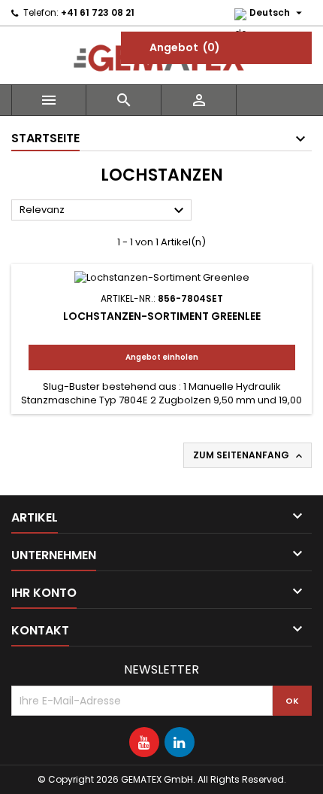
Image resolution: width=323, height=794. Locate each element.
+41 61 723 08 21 (97, 12)
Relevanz (104, 211)
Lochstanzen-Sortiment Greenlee (162, 316)
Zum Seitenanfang (249, 455)
